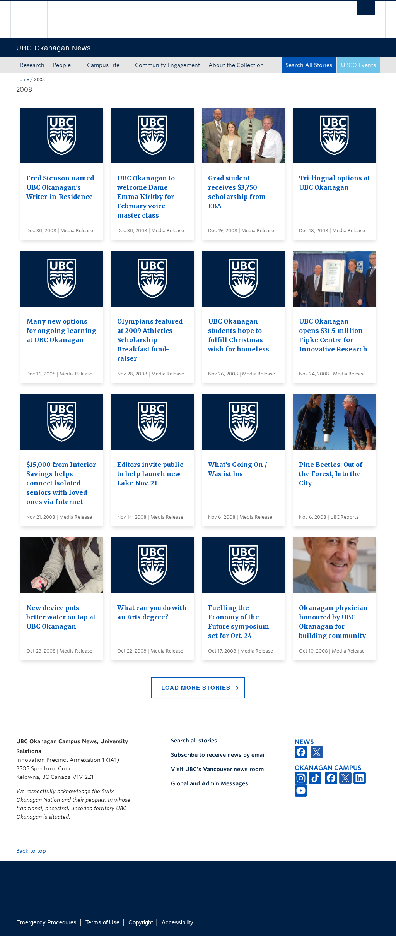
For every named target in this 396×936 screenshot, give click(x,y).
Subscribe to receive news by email (218, 755)
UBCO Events (358, 65)
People (62, 65)
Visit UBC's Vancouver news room (217, 769)
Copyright (140, 922)
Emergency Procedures (46, 922)
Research (32, 65)
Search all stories (194, 740)
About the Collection (236, 65)
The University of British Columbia (34, 19)
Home (22, 79)
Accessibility (177, 922)
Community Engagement (167, 65)
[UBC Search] (366, 8)
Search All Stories (308, 65)
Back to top (32, 851)
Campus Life (103, 65)
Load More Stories (195, 687)
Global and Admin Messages (209, 783)
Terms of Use (102, 922)
